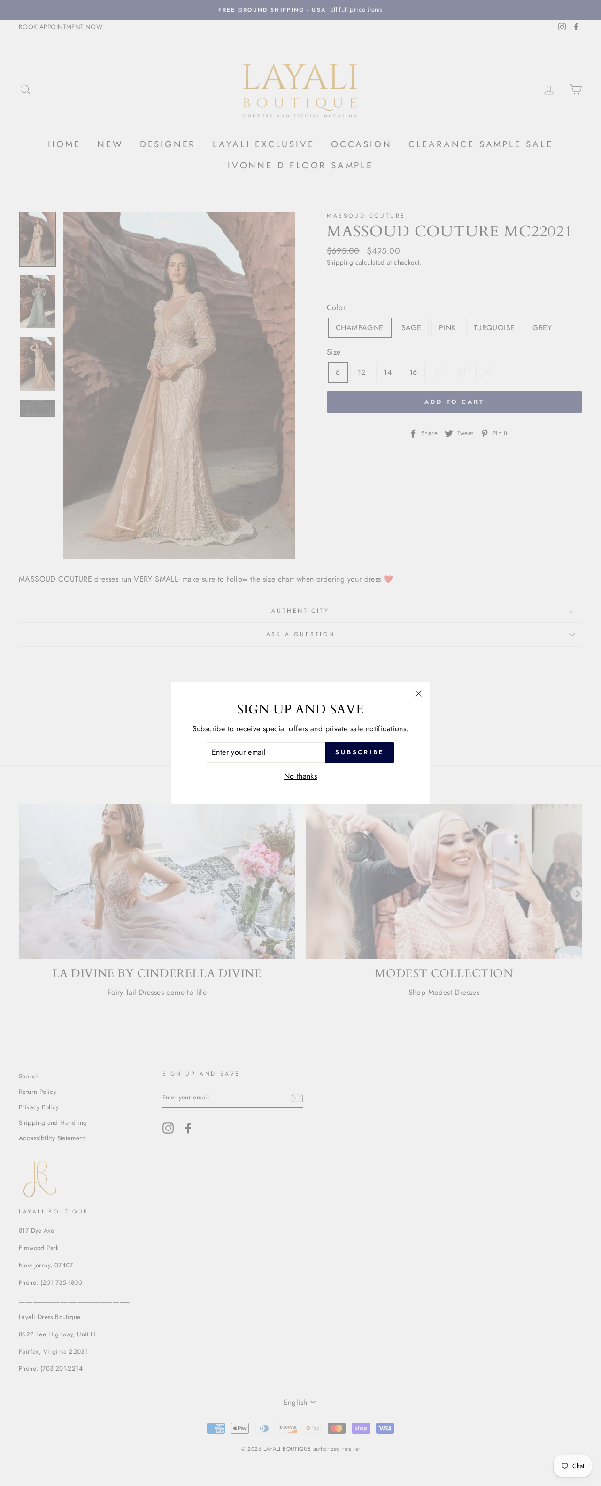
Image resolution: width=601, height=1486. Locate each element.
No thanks (300, 776)
